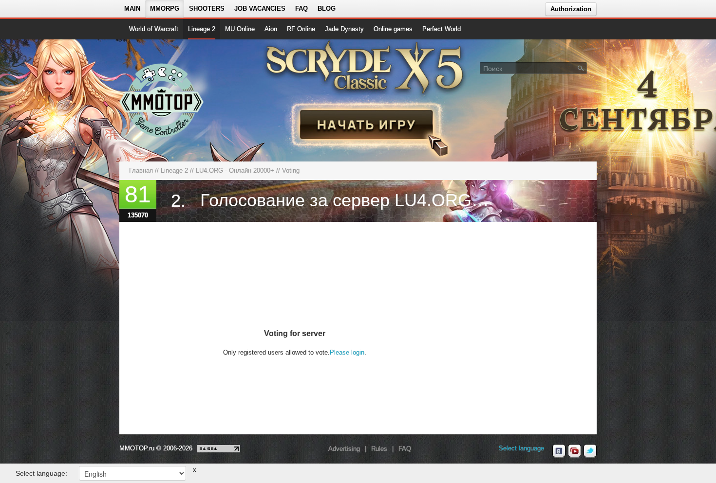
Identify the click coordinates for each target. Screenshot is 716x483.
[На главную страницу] (162, 100)
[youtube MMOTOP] (574, 451)
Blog (327, 8)
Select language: (41, 473)
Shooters (207, 8)
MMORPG (164, 8)
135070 (138, 215)
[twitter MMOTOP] (590, 451)
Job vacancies (259, 8)
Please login (347, 352)
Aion (270, 29)
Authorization (570, 9)
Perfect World (441, 29)
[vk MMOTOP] (558, 451)
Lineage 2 (201, 29)
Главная (141, 170)
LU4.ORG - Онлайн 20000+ (235, 170)
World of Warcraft (153, 29)
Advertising (344, 448)
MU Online (240, 29)
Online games (393, 29)
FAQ (301, 8)
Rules (379, 448)
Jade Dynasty (344, 29)
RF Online (301, 29)
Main (132, 8)
